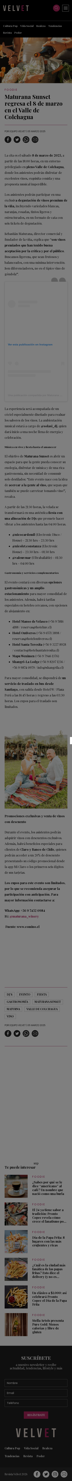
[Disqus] (36, 1103)
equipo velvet (18, 131)
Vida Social (27, 25)
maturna (13, 1009)
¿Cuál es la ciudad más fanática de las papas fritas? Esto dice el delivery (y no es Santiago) (48, 1271)
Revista (7, 32)
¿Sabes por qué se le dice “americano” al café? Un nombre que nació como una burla (48, 1188)
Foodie (11, 90)
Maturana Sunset (48, 1002)
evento (24, 994)
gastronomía (17, 1002)
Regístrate (36, 1415)
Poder (18, 32)
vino (10, 1016)
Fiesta (42, 994)
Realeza (41, 25)
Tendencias (55, 25)
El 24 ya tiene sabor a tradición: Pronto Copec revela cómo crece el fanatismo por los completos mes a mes (48, 1215)
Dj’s (9, 994)
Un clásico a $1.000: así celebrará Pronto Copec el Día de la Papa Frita (49, 1298)
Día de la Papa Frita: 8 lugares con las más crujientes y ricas (48, 1241)
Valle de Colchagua (42, 1009)
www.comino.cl (28, 927)
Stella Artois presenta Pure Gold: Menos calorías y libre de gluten (48, 1326)
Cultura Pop (10, 25)
